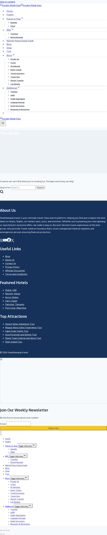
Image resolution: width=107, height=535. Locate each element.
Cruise (13, 63)
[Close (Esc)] (9, 530)
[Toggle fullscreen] (4, 530)
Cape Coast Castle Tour (16, 331)
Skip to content (7, 1)
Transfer (13, 92)
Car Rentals (15, 84)
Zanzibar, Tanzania (14, 304)
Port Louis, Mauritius (15, 307)
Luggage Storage (17, 102)
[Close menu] (0, 433)
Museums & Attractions (19, 109)
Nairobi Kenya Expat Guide (20, 40)
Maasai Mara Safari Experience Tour (23, 327)
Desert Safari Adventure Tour (20, 324)
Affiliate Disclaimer (15, 270)
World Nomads (16, 37)
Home (10, 11)
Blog (9, 44)
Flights (10, 14)
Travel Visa (15, 77)
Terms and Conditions (16, 274)
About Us (9, 259)
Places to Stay (11, 446)
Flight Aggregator (17, 99)
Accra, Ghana (11, 297)
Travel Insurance (17, 73)
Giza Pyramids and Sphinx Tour (21, 334)
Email (3, 423)
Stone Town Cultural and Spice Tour (23, 338)
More (7, 478)
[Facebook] (9, 241)
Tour (9, 51)
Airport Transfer (17, 80)
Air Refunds (15, 66)
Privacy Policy (12, 267)
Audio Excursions (17, 106)
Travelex (14, 34)
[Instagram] (1, 241)
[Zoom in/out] (1, 530)
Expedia (13, 22)
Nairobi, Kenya (12, 293)
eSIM (12, 95)
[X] (12, 241)
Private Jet (14, 59)
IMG (6, 456)
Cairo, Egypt (11, 300)
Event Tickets (16, 70)
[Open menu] (3, 123)
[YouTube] (5, 241)
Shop (9, 47)
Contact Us (10, 263)
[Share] (6, 530)
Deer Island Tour (13, 341)
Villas (12, 26)
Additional (9, 506)
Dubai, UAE (11, 290)
